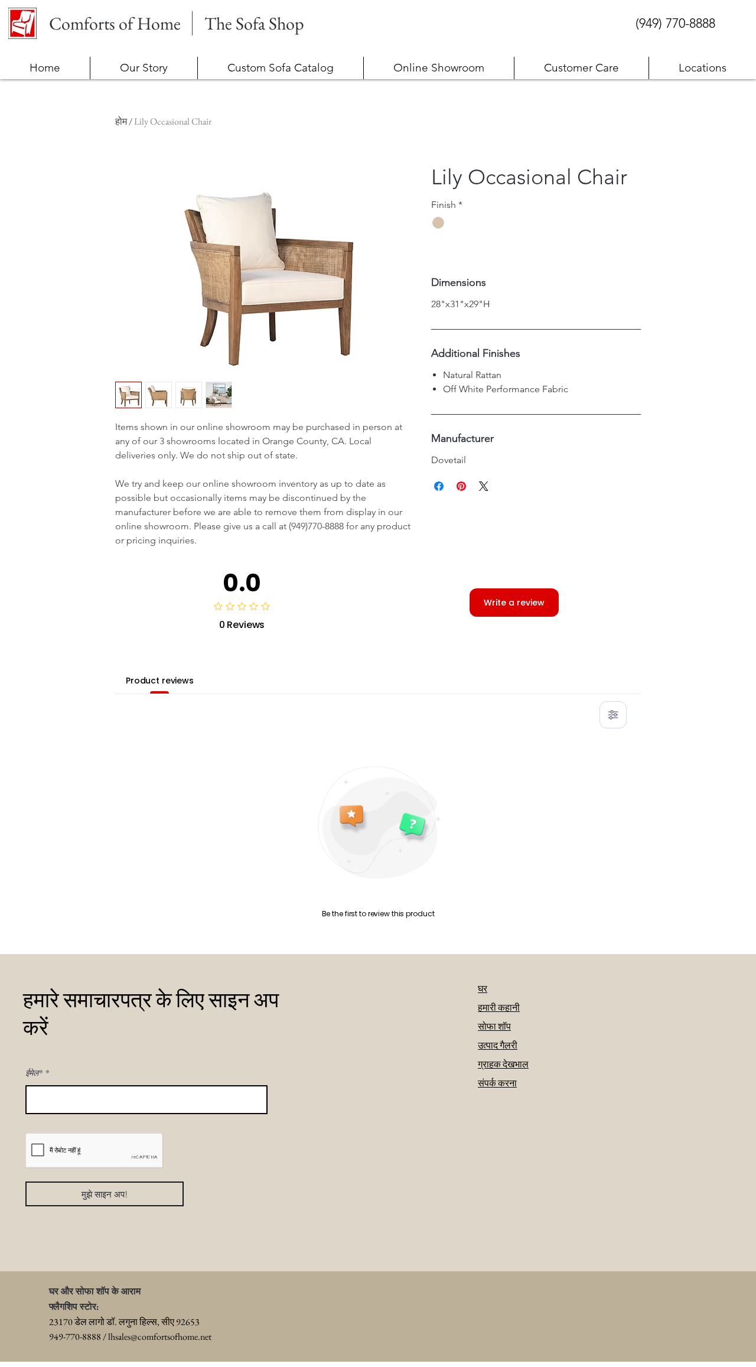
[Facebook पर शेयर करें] (439, 486)
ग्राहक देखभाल (503, 1064)
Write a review (514, 602)
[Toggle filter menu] (613, 714)
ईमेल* (34, 1073)
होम (121, 121)
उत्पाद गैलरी (497, 1045)
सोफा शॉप (494, 1026)
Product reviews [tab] (160, 680)
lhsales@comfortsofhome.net (159, 1336)
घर (482, 988)
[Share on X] (484, 486)
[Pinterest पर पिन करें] (461, 486)
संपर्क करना (497, 1083)
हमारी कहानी (499, 1007)
